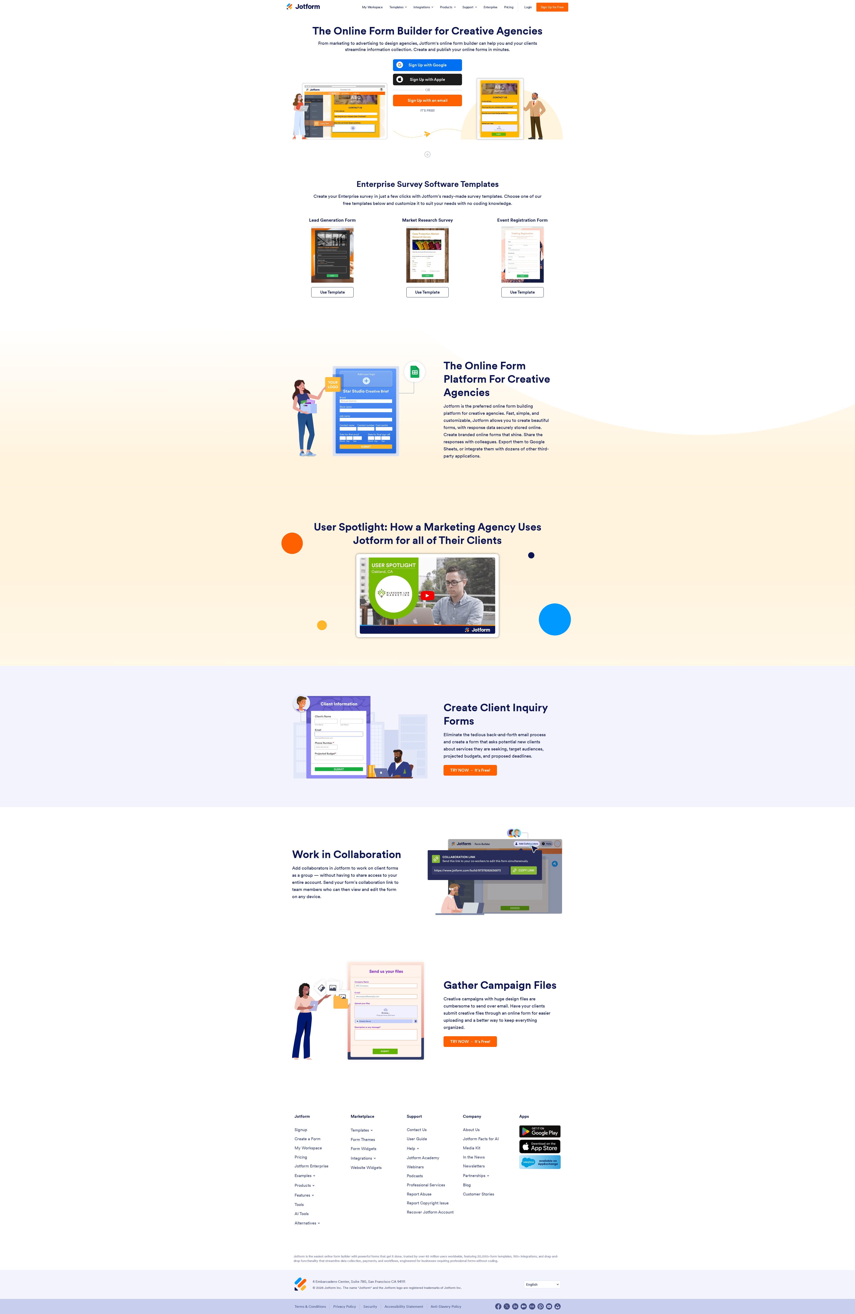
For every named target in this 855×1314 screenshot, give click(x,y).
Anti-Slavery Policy (446, 1306)
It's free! (427, 110)
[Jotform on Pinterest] (540, 1306)
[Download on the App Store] (540, 1146)
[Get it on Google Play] (540, 1131)
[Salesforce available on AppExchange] (540, 1162)
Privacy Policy (344, 1306)
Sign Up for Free (552, 7)
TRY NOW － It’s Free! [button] (470, 770)
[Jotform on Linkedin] (515, 1306)
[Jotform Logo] (303, 7)
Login (528, 7)
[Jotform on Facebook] (498, 1306)
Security (370, 1306)
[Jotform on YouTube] (549, 1306)
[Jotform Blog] (532, 1306)
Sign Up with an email (428, 100)
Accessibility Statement (404, 1306)
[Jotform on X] (507, 1306)
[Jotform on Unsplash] (557, 1306)
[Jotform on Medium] (524, 1306)
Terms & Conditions (310, 1306)
